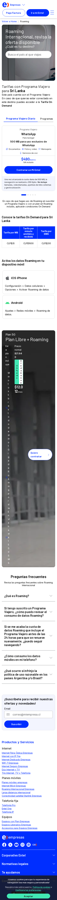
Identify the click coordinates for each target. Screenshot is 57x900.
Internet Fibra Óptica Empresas (17, 753)
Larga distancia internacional (16, 792)
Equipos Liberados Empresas (16, 824)
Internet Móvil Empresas (14, 785)
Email (7, 708)
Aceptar (28, 896)
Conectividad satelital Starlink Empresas (22, 796)
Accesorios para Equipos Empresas (19, 828)
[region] (28, 887)
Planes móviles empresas (14, 782)
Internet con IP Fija (11, 756)
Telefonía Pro (9, 805)
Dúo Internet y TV (11, 769)
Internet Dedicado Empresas (16, 759)
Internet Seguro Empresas (15, 766)
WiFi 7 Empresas (10, 763)
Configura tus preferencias (28, 890)
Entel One (7, 808)
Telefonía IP (8, 812)
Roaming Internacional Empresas (18, 789)
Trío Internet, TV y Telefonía (16, 773)
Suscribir (16, 724)
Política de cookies (41, 887)
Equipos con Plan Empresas (16, 821)
